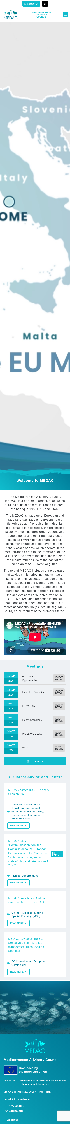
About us (12, 1119)
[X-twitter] (45, 4)
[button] (65, 14)
